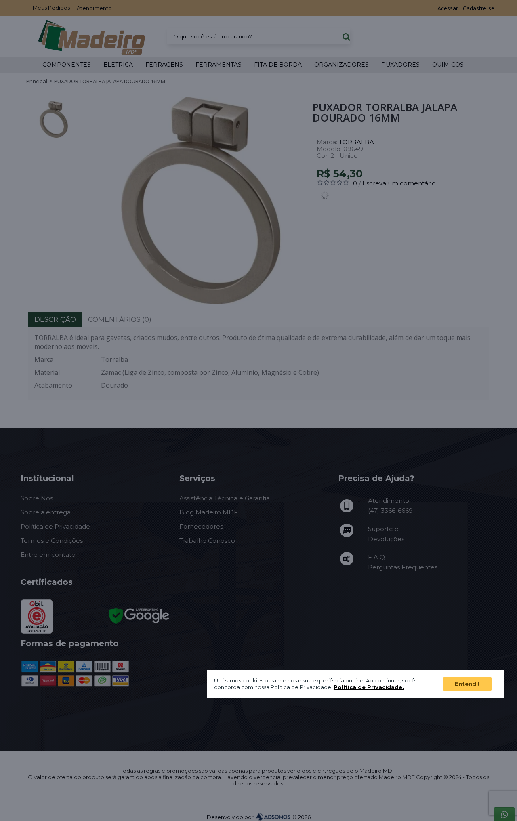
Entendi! (467, 683)
